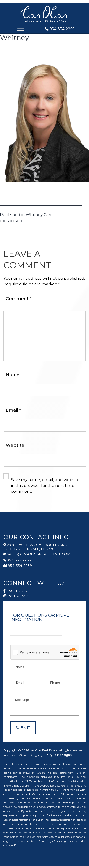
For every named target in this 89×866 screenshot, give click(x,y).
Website (15, 445)
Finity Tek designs (58, 755)
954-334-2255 (62, 29)
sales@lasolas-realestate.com (39, 554)
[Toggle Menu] (20, 29)
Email (13, 410)
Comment (18, 298)
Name (14, 374)
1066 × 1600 (11, 221)
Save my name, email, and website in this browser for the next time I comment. (45, 485)
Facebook (16, 591)
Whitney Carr (39, 214)
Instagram (18, 596)
